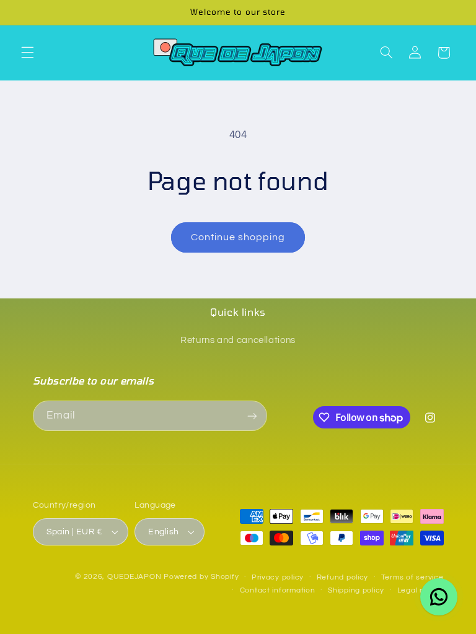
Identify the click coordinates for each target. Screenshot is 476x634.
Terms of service (412, 577)
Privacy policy (278, 577)
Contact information (277, 590)
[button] (27, 52)
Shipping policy (356, 590)
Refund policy (343, 577)
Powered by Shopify (201, 576)
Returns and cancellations (238, 340)
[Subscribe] (251, 416)
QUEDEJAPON (134, 576)
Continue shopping (238, 237)
